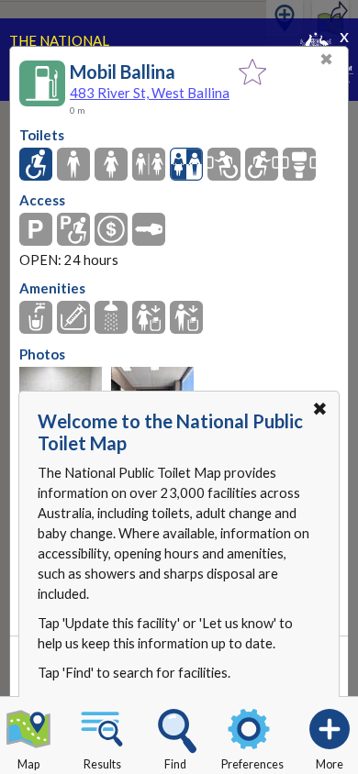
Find (175, 764)
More (329, 764)
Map (28, 764)
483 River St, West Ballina (149, 92)
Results (102, 764)
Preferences (252, 764)
